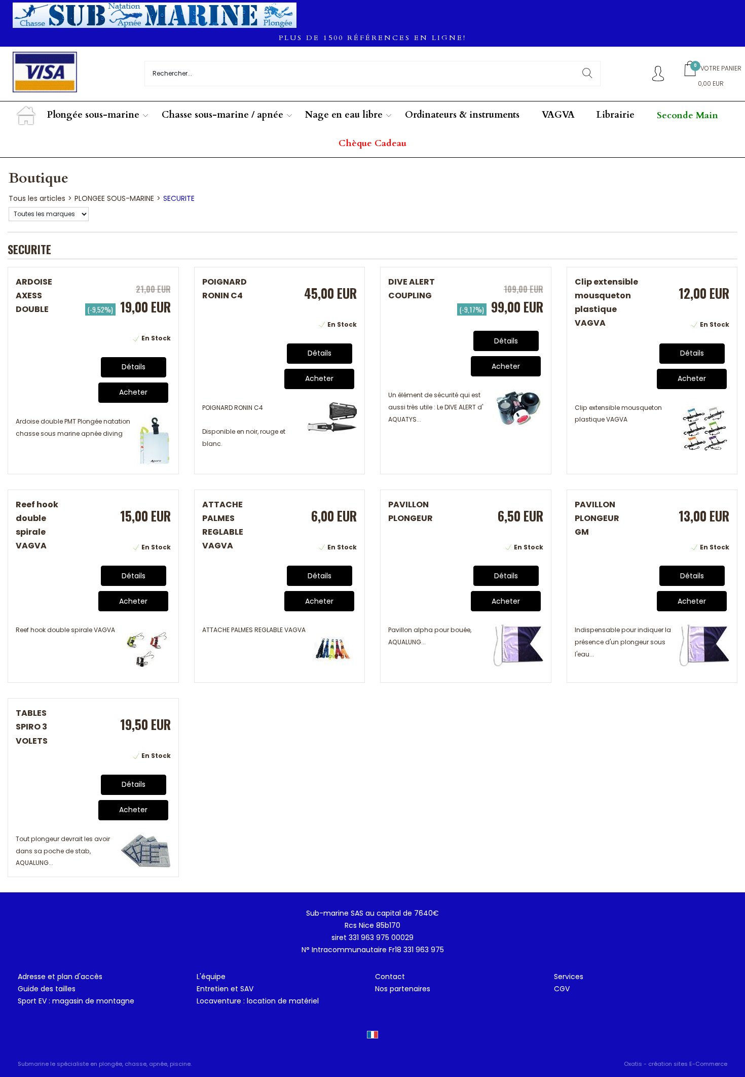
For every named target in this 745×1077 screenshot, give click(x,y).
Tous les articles (37, 198)
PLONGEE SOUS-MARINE (114, 198)
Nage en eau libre (344, 115)
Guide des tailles (47, 989)
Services (568, 976)
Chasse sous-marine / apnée (222, 115)
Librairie (616, 115)
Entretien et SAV (225, 989)
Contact (390, 976)
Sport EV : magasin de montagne (76, 1001)
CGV (562, 989)
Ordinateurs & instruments (462, 115)
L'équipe (211, 976)
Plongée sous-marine (93, 115)
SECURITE (179, 198)
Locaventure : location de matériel (258, 1001)
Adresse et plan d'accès (60, 976)
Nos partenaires (402, 989)
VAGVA (558, 115)
